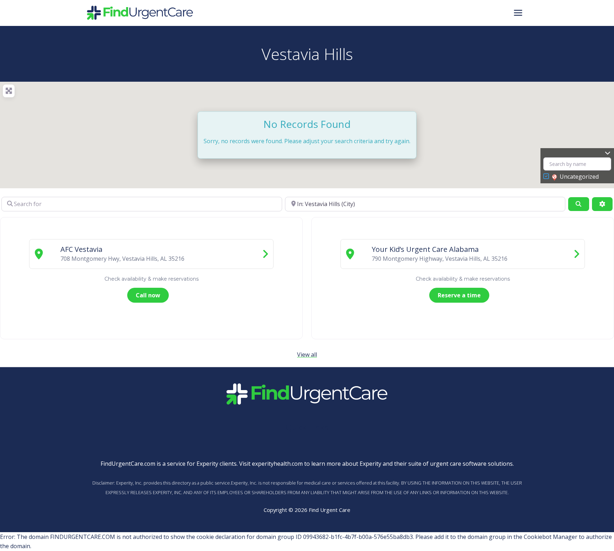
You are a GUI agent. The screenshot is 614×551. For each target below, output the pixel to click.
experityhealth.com (277, 464)
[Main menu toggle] (518, 13)
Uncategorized (579, 176)
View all (307, 354)
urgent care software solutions (471, 464)
